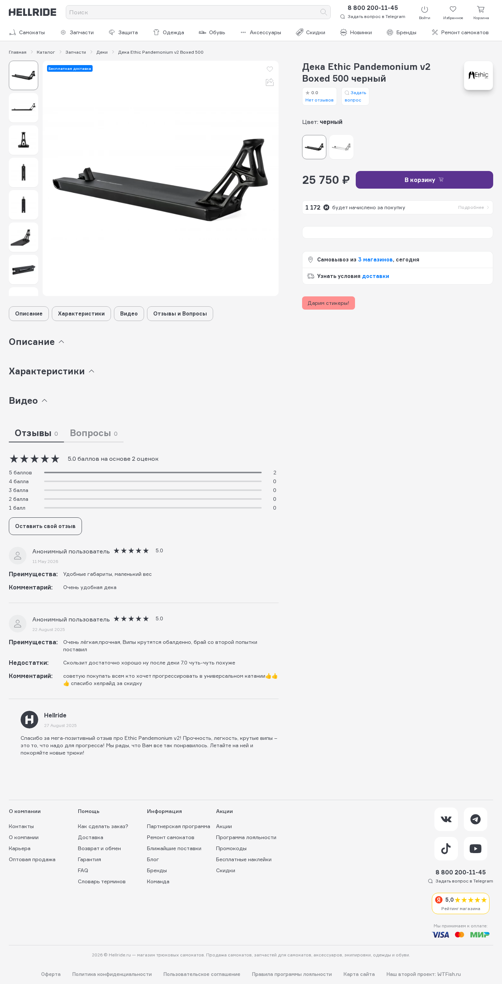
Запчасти (82, 32)
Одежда (173, 32)
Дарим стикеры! (328, 303)
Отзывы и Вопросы (180, 313)
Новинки (361, 32)
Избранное (453, 17)
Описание (29, 313)
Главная (17, 52)
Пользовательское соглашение (202, 974)
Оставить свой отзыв (45, 526)
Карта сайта (359, 974)
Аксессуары (265, 32)
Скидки (315, 32)
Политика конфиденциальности (112, 974)
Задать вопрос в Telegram (376, 16)
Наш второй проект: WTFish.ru (424, 974)
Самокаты (32, 32)
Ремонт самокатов (465, 32)
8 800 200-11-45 (373, 8)
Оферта (51, 974)
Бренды (406, 32)
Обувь (217, 32)
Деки (102, 52)
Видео (129, 313)
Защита (128, 32)
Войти (424, 17)
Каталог (46, 52)
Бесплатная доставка (70, 68)
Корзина (481, 17)
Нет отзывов (319, 96)
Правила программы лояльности (292, 974)
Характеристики (81, 313)
